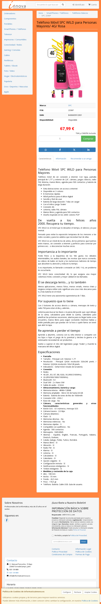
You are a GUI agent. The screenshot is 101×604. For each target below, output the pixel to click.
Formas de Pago (82, 554)
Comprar (88, 138)
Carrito (94, 4)
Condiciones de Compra (62, 554)
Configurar (67, 592)
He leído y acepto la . (71, 535)
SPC (70, 105)
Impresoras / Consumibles (15, 39)
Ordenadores (9, 13)
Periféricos (8, 60)
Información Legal (83, 549)
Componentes (10, 18)
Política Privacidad (59, 551)
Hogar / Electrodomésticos (15, 76)
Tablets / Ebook (10, 65)
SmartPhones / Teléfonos (15, 29)
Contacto (56, 549)
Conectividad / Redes (13, 45)
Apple (6, 92)
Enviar (83, 541)
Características (45, 158)
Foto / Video (9, 71)
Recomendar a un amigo (81, 158)
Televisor (8, 34)
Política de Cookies (90, 600)
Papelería (8, 81)
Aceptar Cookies (91, 592)
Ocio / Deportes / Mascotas (16, 86)
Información (61, 158)
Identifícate (79, 4)
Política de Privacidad (79, 530)
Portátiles (8, 24)
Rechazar (77, 592)
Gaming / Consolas (12, 50)
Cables (7, 55)
